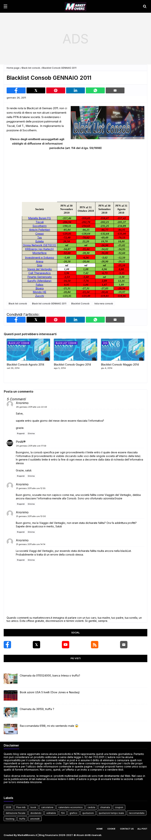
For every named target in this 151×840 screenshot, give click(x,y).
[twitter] (36, 644)
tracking (10, 818)
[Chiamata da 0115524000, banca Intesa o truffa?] (10, 679)
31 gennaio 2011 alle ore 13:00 (31, 516)
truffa (22, 818)
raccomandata (136, 813)
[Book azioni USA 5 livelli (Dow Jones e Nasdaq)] (10, 695)
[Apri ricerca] (145, 6)
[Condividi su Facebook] (16, 90)
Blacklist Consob (80, 303)
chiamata (105, 807)
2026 (8, 807)
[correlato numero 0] (28, 350)
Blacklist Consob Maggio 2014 (120, 364)
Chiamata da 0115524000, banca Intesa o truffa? (50, 675)
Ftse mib (21, 807)
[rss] (94, 644)
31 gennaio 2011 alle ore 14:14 (30, 544)
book (33, 807)
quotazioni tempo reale (111, 813)
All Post (142, 828)
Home (99, 828)
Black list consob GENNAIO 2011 (49, 303)
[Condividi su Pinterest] (55, 90)
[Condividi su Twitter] (36, 90)
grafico (73, 813)
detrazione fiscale (15, 813)
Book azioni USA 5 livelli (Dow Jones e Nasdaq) (50, 692)
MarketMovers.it (27, 835)
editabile (51, 813)
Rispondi (21, 433)
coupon (119, 807)
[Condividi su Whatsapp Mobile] (95, 90)
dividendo (35, 813)
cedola (91, 807)
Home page (13, 67)
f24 (63, 813)
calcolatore (47, 807)
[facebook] (7, 644)
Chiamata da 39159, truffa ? (37, 709)
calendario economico (70, 807)
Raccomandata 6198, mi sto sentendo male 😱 (49, 725)
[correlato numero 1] (75, 350)
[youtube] (65, 644)
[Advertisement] (75, 38)
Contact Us (127, 828)
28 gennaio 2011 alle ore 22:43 (31, 407)
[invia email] (115, 90)
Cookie (111, 828)
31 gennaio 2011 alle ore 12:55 (30, 488)
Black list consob (31, 67)
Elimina (31, 433)
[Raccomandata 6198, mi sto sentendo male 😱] (10, 729)
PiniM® (21, 442)
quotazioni (88, 813)
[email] (123, 644)
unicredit (35, 818)
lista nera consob (103, 303)
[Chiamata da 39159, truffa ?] (10, 712)
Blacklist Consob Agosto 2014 (25, 364)
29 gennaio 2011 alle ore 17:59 (31, 445)
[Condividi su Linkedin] (75, 90)
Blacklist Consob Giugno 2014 (72, 364)
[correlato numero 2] (122, 350)
